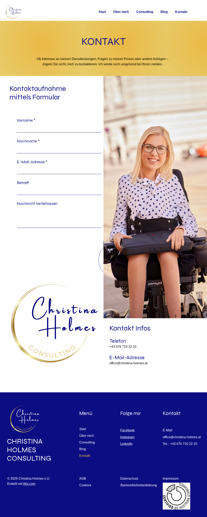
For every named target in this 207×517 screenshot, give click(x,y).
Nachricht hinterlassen (37, 204)
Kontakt (84, 455)
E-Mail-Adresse (31, 162)
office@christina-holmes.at (128, 363)
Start (82, 429)
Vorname (25, 120)
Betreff (23, 183)
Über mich (86, 435)
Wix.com (29, 483)
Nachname (27, 141)
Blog (82, 449)
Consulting (87, 442)
